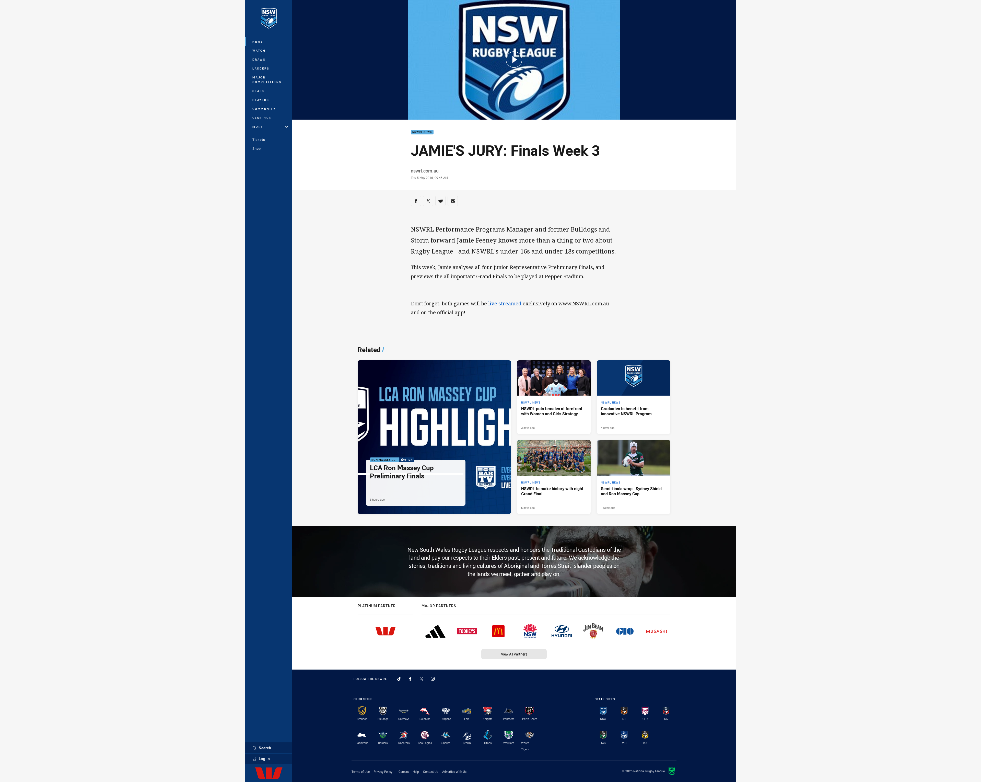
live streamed (504, 303)
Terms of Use (361, 771)
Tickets (258, 139)
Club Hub (261, 118)
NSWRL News (422, 132)
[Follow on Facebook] (410, 678)
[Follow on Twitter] (421, 678)
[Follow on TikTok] (399, 678)
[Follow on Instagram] (433, 678)
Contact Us (430, 771)
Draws (259, 59)
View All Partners (514, 654)
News (257, 41)
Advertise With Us (454, 771)
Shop (256, 148)
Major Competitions (267, 79)
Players (260, 100)
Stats (258, 91)
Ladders (260, 68)
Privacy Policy (383, 771)
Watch (259, 50)
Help (416, 771)
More (257, 127)
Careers (404, 771)
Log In (264, 758)
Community (264, 109)
